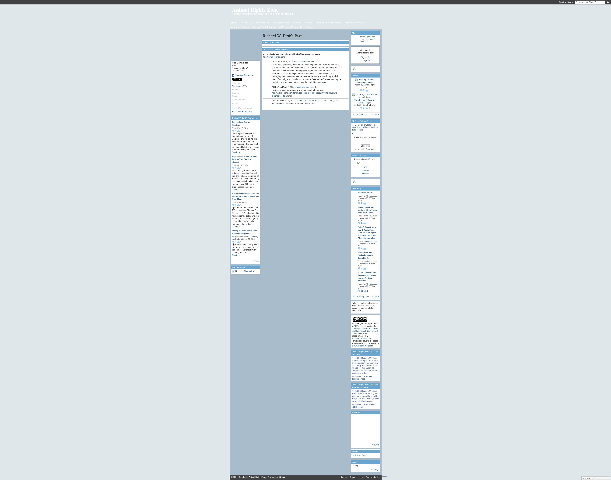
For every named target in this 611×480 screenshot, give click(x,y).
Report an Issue (356, 477)
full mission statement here (364, 405)
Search (608, 2)
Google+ (365, 170)
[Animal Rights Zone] (374, 420)
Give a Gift (248, 271)
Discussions (237, 86)
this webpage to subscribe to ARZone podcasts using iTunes (365, 127)
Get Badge (374, 470)
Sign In (570, 2)
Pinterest (365, 174)
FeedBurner (371, 149)
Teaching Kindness (365, 82)
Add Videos (360, 114)
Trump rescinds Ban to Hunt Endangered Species (244, 232)
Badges (344, 477)
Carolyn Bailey (369, 105)
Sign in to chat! (588, 478)
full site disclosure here (362, 377)
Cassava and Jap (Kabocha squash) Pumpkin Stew (365, 255)
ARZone (357, 326)
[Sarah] (374, 437)
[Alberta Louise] (356, 420)
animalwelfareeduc (302, 62)
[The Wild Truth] (365, 437)
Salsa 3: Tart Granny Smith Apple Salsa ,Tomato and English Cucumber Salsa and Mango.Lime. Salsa (367, 232)
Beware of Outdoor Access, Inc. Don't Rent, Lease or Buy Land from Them (245, 196)
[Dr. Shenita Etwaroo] (365, 420)
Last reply (254, 237)
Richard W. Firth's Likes (242, 111)
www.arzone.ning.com (361, 338)
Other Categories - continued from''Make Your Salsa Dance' (368, 210)
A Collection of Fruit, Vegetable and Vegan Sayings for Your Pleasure (367, 276)
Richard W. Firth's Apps (242, 108)
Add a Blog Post (362, 297)
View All (256, 261)
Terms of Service (373, 477)
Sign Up (562, 2)
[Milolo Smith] (356, 437)
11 (362, 291)
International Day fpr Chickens (241, 123)
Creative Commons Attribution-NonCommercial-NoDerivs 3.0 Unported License (365, 331)
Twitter (365, 167)
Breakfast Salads (365, 192)
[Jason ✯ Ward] (374, 428)
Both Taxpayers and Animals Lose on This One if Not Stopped (244, 159)
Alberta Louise (371, 196)
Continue (236, 152)
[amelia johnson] (356, 428)
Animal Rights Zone (255, 10)
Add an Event (360, 455)
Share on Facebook (244, 75)
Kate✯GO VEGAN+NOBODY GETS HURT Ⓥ (315, 101)
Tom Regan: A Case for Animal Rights (365, 101)
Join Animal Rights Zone (274, 57)
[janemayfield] (365, 428)
